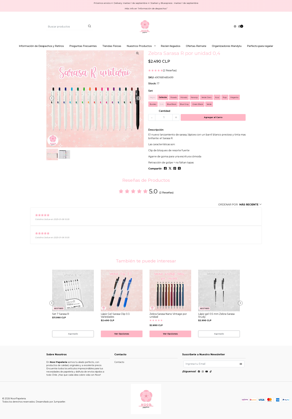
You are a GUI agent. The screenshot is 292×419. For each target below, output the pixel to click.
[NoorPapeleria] (146, 26)
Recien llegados (170, 46)
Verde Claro (206, 97)
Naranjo (194, 97)
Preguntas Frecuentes (83, 46)
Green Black (197, 104)
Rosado (173, 97)
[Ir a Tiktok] (211, 372)
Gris (161, 104)
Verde (209, 104)
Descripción (155, 129)
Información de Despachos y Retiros (41, 46)
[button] (240, 204)
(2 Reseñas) (170, 70)
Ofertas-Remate (196, 46)
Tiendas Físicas (111, 46)
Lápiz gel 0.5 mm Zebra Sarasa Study (216, 315)
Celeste (163, 97)
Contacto (119, 362)
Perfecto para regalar (260, 46)
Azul (217, 97)
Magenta (234, 97)
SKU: (151, 77)
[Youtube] (206, 372)
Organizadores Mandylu (227, 46)
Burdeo (153, 104)
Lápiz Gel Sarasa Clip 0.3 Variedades (115, 315)
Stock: (152, 83)
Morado (184, 97)
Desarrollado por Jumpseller (50, 401)
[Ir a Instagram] (203, 372)
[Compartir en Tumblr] (179, 168)
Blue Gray (184, 104)
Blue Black (171, 104)
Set (150, 90)
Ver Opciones (121, 334)
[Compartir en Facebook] (165, 168)
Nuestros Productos (139, 46)
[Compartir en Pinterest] (174, 168)
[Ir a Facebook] (199, 372)
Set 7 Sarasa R (60, 314)
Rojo (225, 97)
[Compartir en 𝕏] (170, 168)
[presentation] (51, 98)
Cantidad (164, 111)
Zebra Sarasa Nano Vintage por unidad (168, 315)
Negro (152, 97)
